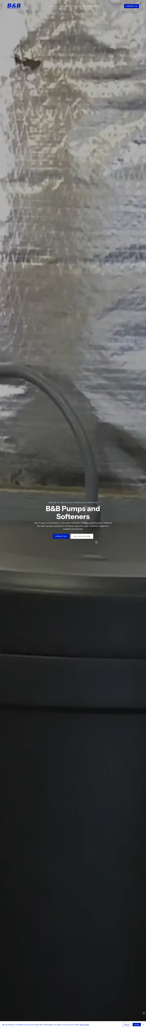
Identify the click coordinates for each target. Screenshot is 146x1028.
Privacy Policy (84, 1025)
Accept (136, 1025)
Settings (127, 1025)
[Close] (143, 1024)
